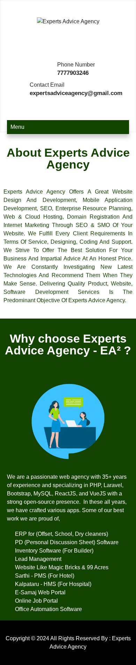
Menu (17, 127)
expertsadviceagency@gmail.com (76, 93)
